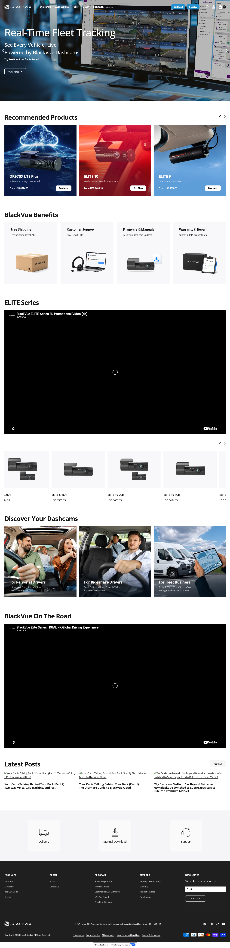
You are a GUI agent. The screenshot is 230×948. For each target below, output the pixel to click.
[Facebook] (205, 924)
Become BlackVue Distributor (107, 891)
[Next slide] (224, 117)
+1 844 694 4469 (154, 924)
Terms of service (93, 935)
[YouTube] (224, 924)
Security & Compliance (151, 935)
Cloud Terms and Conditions (128, 935)
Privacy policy (78, 935)
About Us (54, 881)
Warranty (144, 886)
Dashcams (45, 6)
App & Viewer (146, 896)
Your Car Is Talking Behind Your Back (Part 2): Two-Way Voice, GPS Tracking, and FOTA (34, 786)
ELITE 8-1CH (12, 495)
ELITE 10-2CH (68, 495)
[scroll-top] (224, 943)
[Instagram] (211, 924)
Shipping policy (108, 935)
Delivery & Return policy (150, 881)
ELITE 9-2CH (179, 495)
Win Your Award (102, 896)
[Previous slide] (220, 117)
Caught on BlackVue (103, 902)
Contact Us (54, 886)
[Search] (207, 7)
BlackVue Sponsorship (104, 881)
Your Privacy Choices (119, 945)
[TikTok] (217, 924)
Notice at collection (101, 945)
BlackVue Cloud (11, 891)
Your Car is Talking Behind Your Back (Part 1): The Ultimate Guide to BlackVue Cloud (109, 786)
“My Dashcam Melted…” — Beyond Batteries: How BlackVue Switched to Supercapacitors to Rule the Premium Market (184, 788)
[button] (214, 7)
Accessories (62, 6)
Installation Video (147, 891)
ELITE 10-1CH (124, 495)
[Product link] (31, 469)
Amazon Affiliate (102, 886)
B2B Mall (178, 6)
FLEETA (193, 6)
